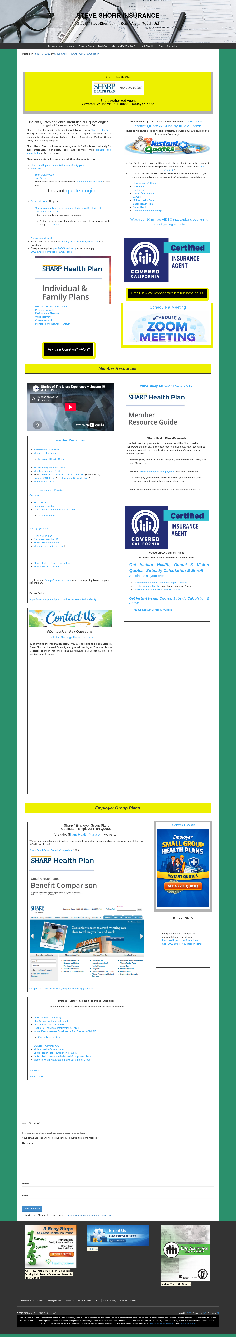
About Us (36, 168)
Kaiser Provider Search (50, 1037)
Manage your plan (39, 528)
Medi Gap (102, 46)
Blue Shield (139, 186)
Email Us (93, 1248)
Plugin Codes (36, 1076)
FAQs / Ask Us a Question (85, 53)
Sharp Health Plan (143, 203)
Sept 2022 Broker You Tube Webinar (182, 943)
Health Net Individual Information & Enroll (56, 1027)
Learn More (54, 224)
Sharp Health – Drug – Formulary (52, 563)
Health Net (139, 189)
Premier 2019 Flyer (44, 478)
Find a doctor (41, 502)
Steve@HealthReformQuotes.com (79, 241)
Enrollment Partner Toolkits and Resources (157, 589)
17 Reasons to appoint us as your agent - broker (160, 582)
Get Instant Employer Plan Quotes (86, 829)
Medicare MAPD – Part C (123, 46)
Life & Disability (147, 46)
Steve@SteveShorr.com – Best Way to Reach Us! (118, 23)
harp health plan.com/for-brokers (180, 940)
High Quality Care (45, 174)
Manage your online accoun (49, 546)
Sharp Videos (39, 201)
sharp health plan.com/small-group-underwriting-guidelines (61, 988)
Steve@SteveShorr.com (89, 181)
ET (218, 1313)
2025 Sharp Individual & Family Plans (51, 251)
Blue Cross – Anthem (145, 183)
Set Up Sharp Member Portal (50, 467)
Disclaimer (154, 1323)
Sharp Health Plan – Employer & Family (55, 1052)
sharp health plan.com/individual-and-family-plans (58, 165)
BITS (189, 1313)
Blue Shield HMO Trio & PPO (49, 1024)
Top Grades (41, 178)
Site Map (34, 1070)
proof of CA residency (65, 248)
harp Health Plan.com (86, 834)
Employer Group (86, 46)
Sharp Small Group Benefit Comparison (51, 850)
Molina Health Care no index (49, 1049)
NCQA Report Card (41, 238)
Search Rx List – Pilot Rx (47, 566)
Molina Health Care (143, 200)
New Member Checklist (46, 449)
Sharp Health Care (101, 130)
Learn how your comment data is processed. (89, 1215)
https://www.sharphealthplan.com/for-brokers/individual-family (62, 599)
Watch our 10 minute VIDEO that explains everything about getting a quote (169, 222)
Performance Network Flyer (73, 478)
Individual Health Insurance (61, 46)
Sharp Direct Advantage (47, 542)
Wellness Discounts (44, 481)
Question (27, 1143)
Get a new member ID (46, 539)
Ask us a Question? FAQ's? (69, 349)
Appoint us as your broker (148, 576)
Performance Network (47, 313)
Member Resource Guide (47, 471)
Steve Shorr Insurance (118, 15)
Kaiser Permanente (144, 193)
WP (204, 1313)
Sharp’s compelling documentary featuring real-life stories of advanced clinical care (68, 210)
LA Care (137, 196)
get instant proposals (183, 824)
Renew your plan (43, 535)
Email (25, 1195)
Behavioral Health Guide (51, 459)
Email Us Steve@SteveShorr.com (71, 637)
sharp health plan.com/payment (157, 471)
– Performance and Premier (62, 474)
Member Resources (70, 440)
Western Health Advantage (148, 210)
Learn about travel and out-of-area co (54, 509)
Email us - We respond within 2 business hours (167, 293)
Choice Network (44, 320)
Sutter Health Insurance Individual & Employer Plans (62, 1056)
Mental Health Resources (47, 453)
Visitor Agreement (167, 1323)
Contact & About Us (168, 46)
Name (25, 1183)
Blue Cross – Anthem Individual (51, 1021)
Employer (137, 104)
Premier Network (44, 309)
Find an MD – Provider (51, 489)
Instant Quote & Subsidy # (157, 126)
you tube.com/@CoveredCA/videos (153, 609)
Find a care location (44, 506)
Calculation (191, 126)
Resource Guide (183, 386)
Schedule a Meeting (168, 307)
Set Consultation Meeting (147, 586)
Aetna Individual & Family (47, 1017)
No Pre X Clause (195, 121)
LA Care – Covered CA (46, 1045)
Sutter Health (140, 207)
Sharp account (58, 580)
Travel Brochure (46, 515)
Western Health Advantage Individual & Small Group (62, 1059)
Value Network (43, 316)
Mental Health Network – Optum (52, 323)
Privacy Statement (187, 1323)
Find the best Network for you (51, 306)
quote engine (98, 122)
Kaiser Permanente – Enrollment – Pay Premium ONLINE (65, 1031)
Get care (34, 495)
